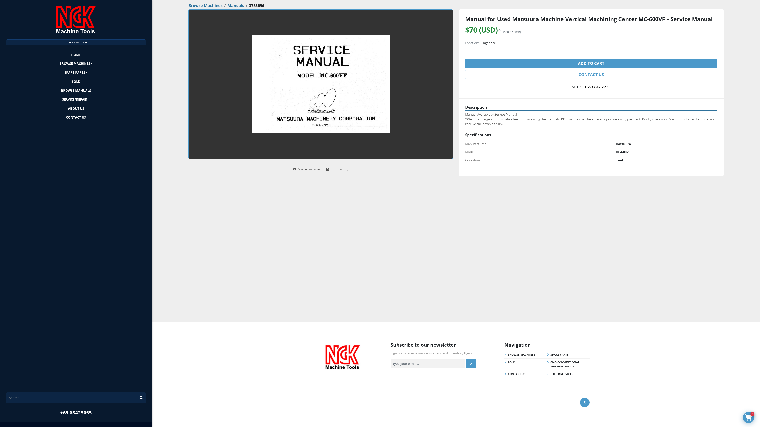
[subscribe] (471, 363)
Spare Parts (75, 72)
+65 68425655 (76, 412)
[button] (76, 63)
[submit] (141, 397)
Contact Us (76, 117)
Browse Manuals (76, 90)
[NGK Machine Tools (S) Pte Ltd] (342, 356)
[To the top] (585, 402)
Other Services (561, 374)
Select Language (76, 42)
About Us (76, 108)
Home (76, 55)
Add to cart (591, 63)
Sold (76, 81)
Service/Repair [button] (74, 99)
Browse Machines (74, 63)
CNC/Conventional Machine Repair (565, 364)
